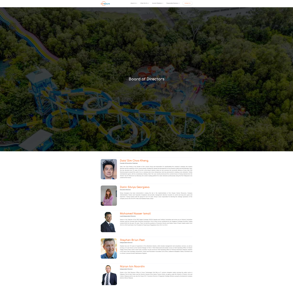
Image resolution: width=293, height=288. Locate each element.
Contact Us (187, 3)
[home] (105, 3)
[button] (134, 3)
